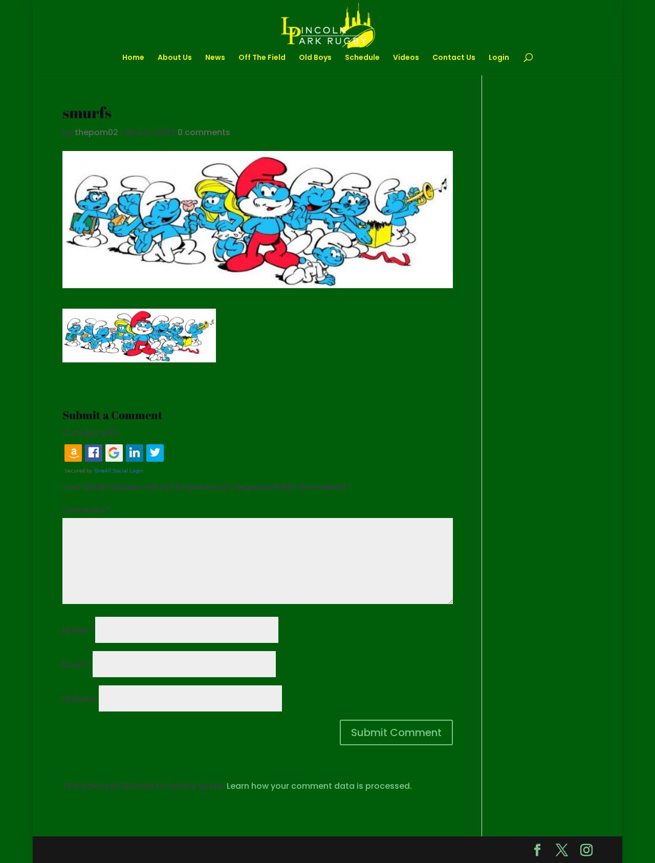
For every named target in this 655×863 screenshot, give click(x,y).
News (215, 58)
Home (133, 58)
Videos (406, 58)
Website (79, 699)
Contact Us (453, 58)
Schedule (362, 58)
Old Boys (315, 58)
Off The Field (262, 58)
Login (499, 58)
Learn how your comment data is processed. (319, 786)
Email (76, 665)
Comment (86, 510)
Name (77, 630)
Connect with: (91, 433)
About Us (175, 58)
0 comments (204, 132)
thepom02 (96, 132)
